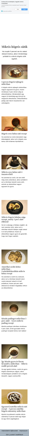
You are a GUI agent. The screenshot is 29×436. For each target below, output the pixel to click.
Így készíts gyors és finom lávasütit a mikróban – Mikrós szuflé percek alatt (14, 363)
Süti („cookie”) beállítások (14, 434)
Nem (18, 9)
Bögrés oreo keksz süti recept (14, 134)
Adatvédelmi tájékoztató (10, 431)
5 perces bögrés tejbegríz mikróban (12, 83)
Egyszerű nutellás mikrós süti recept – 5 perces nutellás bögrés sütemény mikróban (14, 408)
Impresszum (23, 431)
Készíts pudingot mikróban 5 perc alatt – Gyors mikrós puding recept (13, 320)
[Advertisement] (14, 29)
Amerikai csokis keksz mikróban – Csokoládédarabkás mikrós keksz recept (13, 270)
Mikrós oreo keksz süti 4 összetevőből (11, 173)
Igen (24, 9)
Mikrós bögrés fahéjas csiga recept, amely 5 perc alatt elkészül (13, 219)
